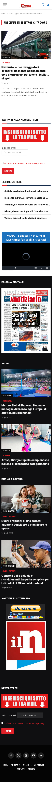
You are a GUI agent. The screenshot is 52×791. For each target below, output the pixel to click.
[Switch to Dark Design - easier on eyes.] (43, 4)
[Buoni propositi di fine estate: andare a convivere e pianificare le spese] (26, 499)
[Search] (47, 4)
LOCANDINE (27, 765)
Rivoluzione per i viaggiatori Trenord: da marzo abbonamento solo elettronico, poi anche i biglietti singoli (25, 72)
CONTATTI (21, 769)
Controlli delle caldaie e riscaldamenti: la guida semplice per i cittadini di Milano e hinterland (25, 579)
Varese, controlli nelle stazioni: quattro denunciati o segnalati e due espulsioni (24, 219)
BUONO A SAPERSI (9, 511)
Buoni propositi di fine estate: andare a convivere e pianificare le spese (24, 524)
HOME (5, 765)
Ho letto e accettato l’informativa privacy (24, 163)
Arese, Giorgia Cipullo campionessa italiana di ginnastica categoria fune (25, 461)
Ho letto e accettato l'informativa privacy (24, 723)
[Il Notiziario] (26, 5)
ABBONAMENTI (40, 765)
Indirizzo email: (9, 715)
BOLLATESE (6, 57)
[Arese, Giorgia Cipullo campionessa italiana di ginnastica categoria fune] (26, 438)
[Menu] (5, 4)
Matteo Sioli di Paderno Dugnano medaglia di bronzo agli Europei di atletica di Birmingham (24, 409)
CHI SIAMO (15, 765)
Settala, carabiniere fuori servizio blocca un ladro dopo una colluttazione (26, 192)
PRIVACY (31, 769)
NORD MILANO (7, 395)
